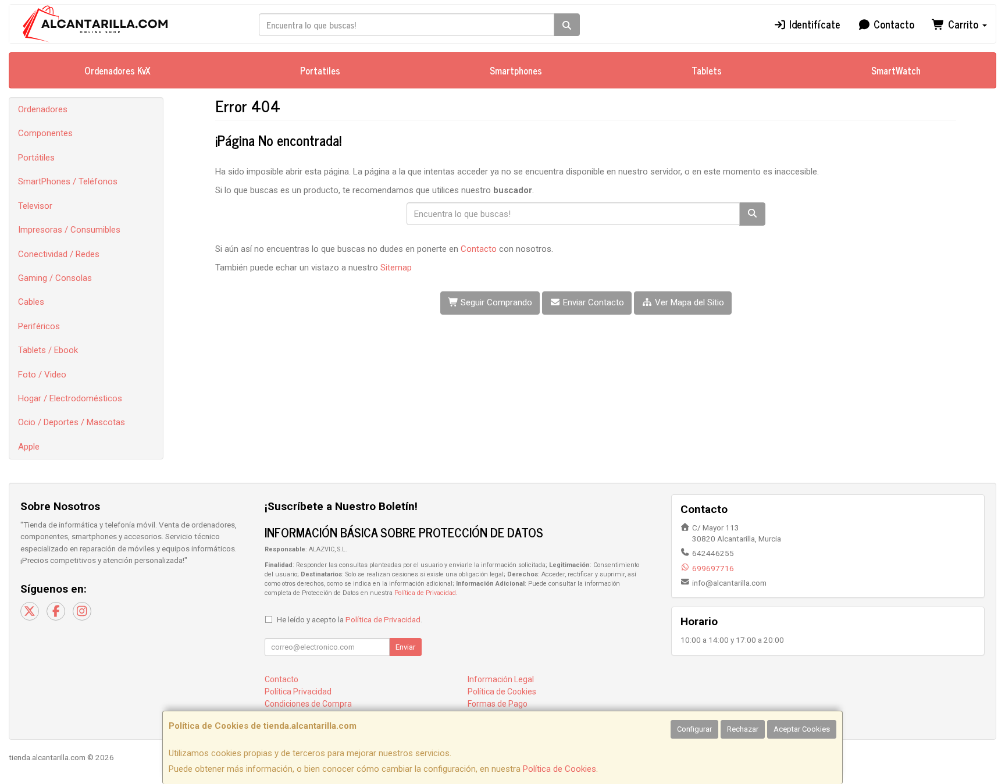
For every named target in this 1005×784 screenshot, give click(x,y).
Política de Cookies (559, 769)
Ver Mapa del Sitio (688, 302)
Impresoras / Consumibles (69, 229)
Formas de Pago (498, 703)
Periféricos (39, 326)
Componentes (45, 133)
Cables (31, 302)
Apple (29, 446)
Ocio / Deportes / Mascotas (71, 422)
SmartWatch (896, 70)
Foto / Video (42, 374)
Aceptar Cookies (802, 729)
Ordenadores (42, 109)
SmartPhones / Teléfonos (67, 181)
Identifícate (813, 24)
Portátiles (36, 157)
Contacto (892, 24)
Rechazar (742, 729)
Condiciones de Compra (308, 703)
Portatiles (320, 70)
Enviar (405, 647)
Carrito (963, 24)
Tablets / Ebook (48, 350)
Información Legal (501, 679)
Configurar (694, 729)
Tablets (707, 70)
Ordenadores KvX (117, 70)
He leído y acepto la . (349, 619)
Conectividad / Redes (58, 254)
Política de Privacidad (425, 593)
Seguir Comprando (495, 302)
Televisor (35, 206)
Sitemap (396, 267)
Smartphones (516, 70)
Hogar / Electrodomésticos (70, 398)
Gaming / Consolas (55, 278)
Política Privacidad (298, 691)
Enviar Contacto (592, 302)
